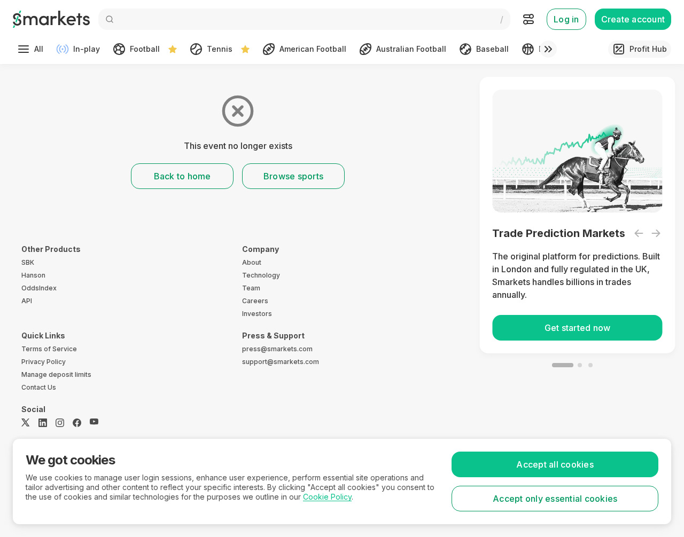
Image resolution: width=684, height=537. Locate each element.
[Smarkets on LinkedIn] (42, 422)
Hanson (33, 275)
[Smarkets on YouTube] (94, 422)
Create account (633, 19)
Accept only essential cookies (555, 498)
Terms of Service (49, 349)
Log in (566, 19)
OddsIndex (39, 288)
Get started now (574, 327)
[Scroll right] (548, 49)
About (251, 262)
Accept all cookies (555, 464)
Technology (261, 275)
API (26, 301)
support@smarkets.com (280, 362)
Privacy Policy (43, 362)
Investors (257, 314)
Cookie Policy (327, 496)
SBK (27, 262)
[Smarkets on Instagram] (60, 422)
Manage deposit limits (56, 374)
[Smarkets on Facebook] (77, 422)
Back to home (182, 176)
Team (251, 288)
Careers (255, 301)
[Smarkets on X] (25, 422)
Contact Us (38, 387)
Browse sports (293, 176)
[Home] (51, 19)
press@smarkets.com (277, 349)
